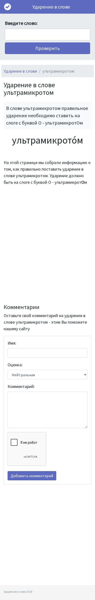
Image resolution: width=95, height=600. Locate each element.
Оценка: (15, 365)
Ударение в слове (51, 7)
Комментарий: (21, 386)
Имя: (12, 343)
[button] (47, 48)
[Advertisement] (47, 244)
